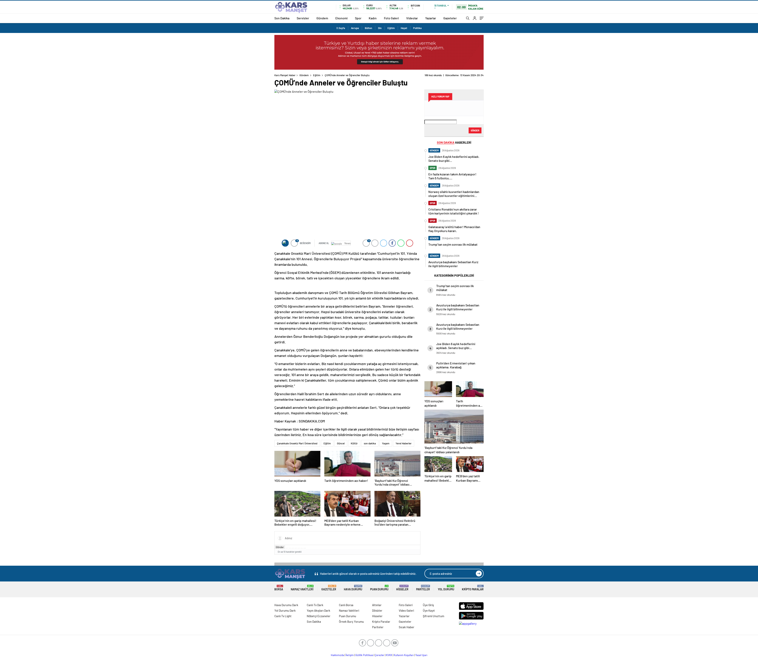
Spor (358, 18)
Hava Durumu (353, 588)
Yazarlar (430, 18)
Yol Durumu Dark (285, 610)
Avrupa (355, 28)
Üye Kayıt (429, 610)
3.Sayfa (340, 28)
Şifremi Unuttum (433, 616)
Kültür (354, 443)
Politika (417, 28)
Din (380, 28)
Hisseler (402, 588)
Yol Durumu (446, 588)
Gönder (280, 547)
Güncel (341, 443)
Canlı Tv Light (283, 616)
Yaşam (385, 443)
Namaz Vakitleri (302, 588)
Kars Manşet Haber (285, 75)
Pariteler (423, 588)
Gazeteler (450, 18)
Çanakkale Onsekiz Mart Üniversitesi (297, 443)
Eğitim (391, 28)
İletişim (350, 655)
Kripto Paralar (473, 588)
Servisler (303, 18)
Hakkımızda (337, 655)
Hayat (404, 28)
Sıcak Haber (406, 627)
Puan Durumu (379, 588)
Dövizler (377, 610)
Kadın (373, 18)
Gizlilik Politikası (364, 655)
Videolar (412, 18)
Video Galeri (406, 610)
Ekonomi (341, 18)
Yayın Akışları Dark (318, 610)
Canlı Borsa (346, 605)
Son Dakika (281, 18)
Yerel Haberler (404, 443)
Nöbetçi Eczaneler (318, 616)
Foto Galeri (391, 18)
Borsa (278, 588)
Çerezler (379, 655)
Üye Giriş (428, 605)
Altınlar (377, 605)
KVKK (389, 655)
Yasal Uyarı (421, 655)
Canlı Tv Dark (315, 605)
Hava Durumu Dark (286, 605)
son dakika (370, 443)
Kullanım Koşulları (404, 655)
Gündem (322, 18)
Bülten (368, 28)
